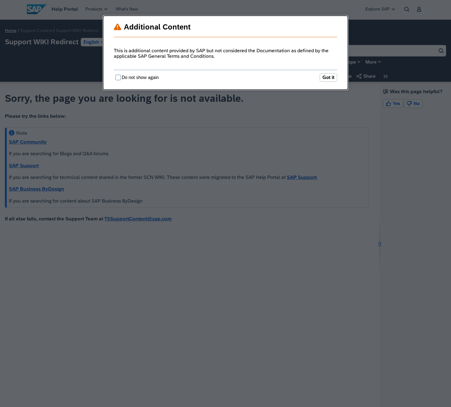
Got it (328, 77)
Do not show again (140, 77)
